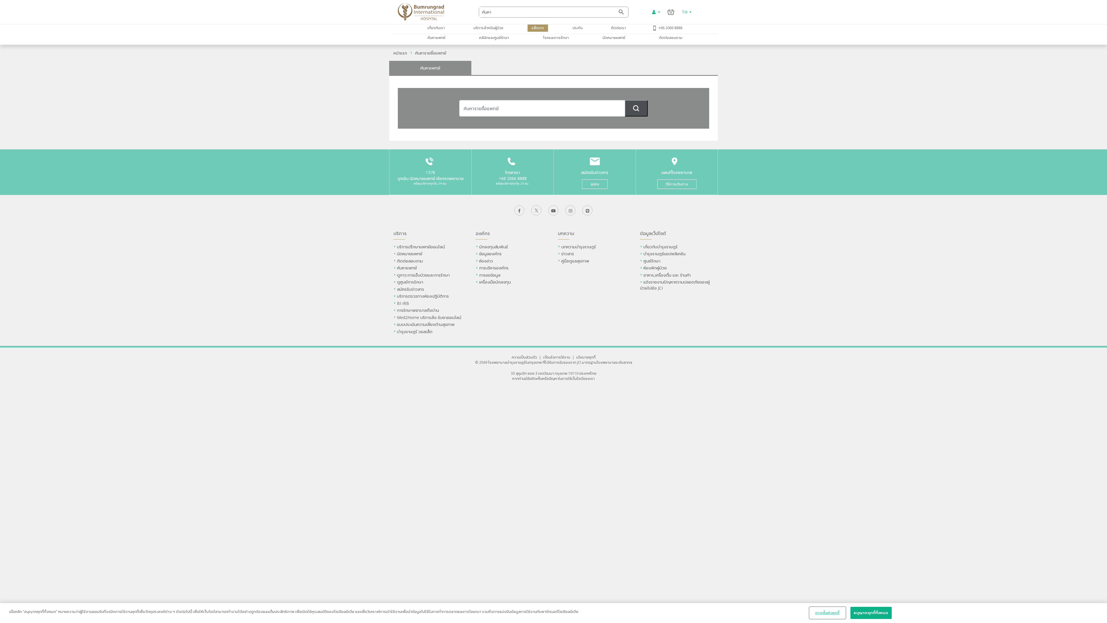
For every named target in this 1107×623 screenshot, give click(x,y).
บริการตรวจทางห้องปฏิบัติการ (423, 296)
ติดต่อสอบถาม (670, 37)
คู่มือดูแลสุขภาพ (575, 261)
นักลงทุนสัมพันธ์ (493, 246)
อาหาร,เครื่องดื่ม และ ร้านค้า (667, 275)
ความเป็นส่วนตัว (524, 357)
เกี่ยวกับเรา (436, 27)
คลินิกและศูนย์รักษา (494, 37)
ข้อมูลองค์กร (490, 253)
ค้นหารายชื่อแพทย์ (430, 53)
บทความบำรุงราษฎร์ (578, 246)
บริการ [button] (400, 233)
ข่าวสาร (567, 253)
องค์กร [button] (483, 233)
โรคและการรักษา (556, 37)
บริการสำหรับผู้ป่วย (488, 27)
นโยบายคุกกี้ (586, 357)
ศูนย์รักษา (651, 261)
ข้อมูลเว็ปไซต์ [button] (653, 233)
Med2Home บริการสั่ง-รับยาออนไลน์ (429, 317)
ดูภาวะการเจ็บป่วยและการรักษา (423, 275)
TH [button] (685, 12)
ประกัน (578, 27)
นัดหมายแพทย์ (614, 37)
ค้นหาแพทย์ (436, 37)
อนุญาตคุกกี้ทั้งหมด (871, 612)
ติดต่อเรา (618, 27)
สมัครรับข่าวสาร (410, 289)
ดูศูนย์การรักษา (410, 282)
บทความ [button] (566, 233)
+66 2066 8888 (670, 27)
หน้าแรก (400, 53)
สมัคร (594, 184)
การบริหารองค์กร (494, 268)
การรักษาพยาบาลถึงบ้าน (418, 310)
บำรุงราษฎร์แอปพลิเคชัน (664, 253)
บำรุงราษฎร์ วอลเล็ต (414, 331)
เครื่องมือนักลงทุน (495, 282)
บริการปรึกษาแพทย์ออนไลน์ (421, 246)
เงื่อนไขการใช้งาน (556, 357)
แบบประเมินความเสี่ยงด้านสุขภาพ (426, 324)
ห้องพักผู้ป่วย (655, 268)
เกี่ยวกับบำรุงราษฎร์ (660, 246)
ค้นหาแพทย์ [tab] (430, 68)
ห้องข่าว (486, 261)
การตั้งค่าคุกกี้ (827, 612)
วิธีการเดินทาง (677, 184)
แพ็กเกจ (538, 27)
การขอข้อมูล (489, 275)
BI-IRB (403, 303)
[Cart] (671, 12)
